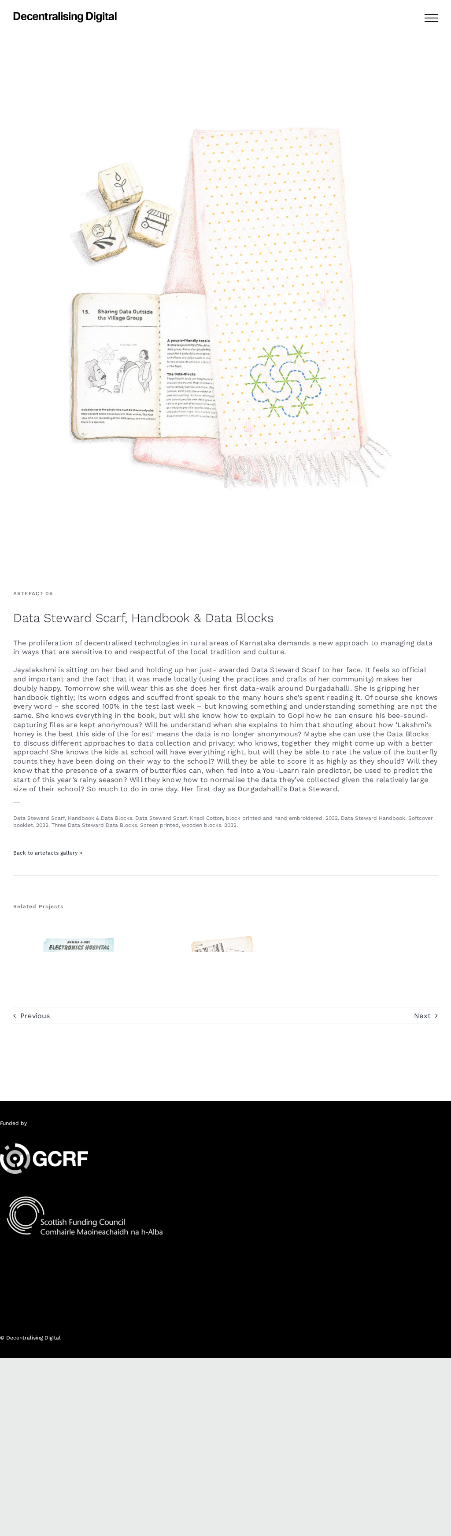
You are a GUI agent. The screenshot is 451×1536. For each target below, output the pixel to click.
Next (422, 1016)
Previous (35, 1016)
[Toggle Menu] (431, 18)
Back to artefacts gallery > (47, 853)
